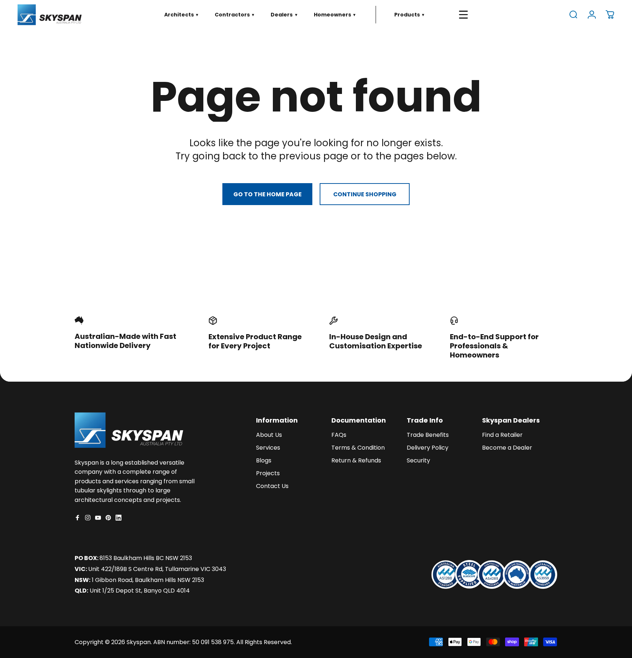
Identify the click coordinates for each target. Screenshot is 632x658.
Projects (268, 473)
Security (418, 461)
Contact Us (272, 486)
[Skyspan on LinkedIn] (118, 518)
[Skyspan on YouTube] (98, 518)
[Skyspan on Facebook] (77, 518)
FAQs (338, 435)
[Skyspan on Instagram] (88, 518)
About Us (269, 435)
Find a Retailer (502, 435)
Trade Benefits (428, 435)
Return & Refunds (356, 461)
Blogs (263, 461)
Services (268, 448)
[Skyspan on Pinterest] (108, 518)
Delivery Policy (427, 448)
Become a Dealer (507, 448)
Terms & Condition (358, 448)
